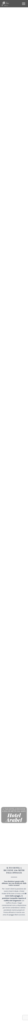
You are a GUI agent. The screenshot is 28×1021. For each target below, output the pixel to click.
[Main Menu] (23, 4)
